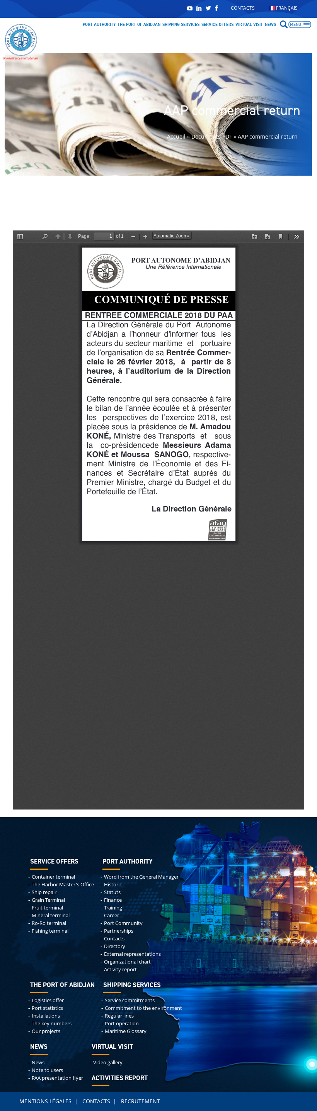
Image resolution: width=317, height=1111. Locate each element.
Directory (114, 946)
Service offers (217, 24)
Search (284, 24)
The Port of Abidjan (139, 24)
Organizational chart (127, 962)
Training (113, 907)
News (270, 24)
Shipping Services (180, 24)
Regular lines (119, 1016)
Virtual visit (249, 24)
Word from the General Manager (141, 877)
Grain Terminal (48, 900)
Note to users (47, 1070)
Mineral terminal (51, 915)
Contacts (243, 8)
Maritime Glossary (126, 1031)
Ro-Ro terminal (49, 923)
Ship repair (44, 892)
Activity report (120, 969)
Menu (295, 24)
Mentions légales (45, 1101)
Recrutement (140, 1101)
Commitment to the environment (143, 1008)
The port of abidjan (62, 985)
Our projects (46, 1031)
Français (286, 8)
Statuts (112, 892)
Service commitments (130, 1000)
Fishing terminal (50, 931)
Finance (113, 900)
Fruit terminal (47, 907)
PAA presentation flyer (57, 1078)
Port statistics (47, 1008)
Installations (46, 1016)
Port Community (123, 923)
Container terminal (53, 877)
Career (111, 915)
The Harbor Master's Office (63, 884)
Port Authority (99, 24)
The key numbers (52, 1023)
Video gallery (108, 1062)
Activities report (120, 1078)
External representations (132, 954)
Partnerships (118, 931)
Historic (113, 884)
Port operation (122, 1023)
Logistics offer (48, 1000)
